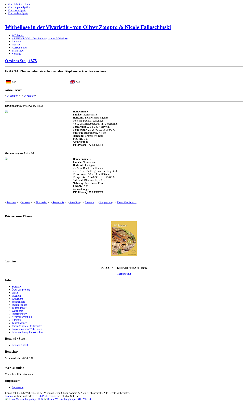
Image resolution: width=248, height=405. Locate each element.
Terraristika (124, 273)
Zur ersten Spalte (17, 10)
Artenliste (74, 202)
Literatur (16, 41)
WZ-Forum (18, 35)
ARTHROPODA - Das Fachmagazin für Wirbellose (39, 38)
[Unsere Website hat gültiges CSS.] (24, 399)
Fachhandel (18, 50)
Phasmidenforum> (126, 202)
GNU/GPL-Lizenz (43, 396)
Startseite (11, 202)
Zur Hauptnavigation (19, 7)
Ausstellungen (19, 47)
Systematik (58, 202)
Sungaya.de (105, 202)
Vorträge (16, 53)
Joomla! (9, 396)
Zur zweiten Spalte (18, 13)
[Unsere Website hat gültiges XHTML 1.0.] (67, 399)
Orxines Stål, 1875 (21, 61)
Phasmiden (41, 202)
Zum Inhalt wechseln (19, 4)
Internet (16, 44)
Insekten (25, 202)
